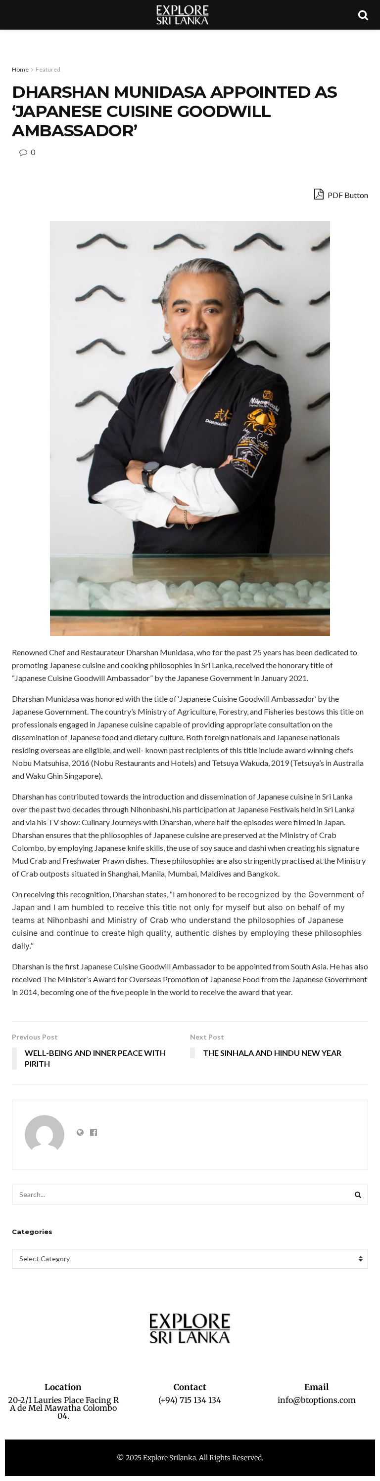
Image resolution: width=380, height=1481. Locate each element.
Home (20, 69)
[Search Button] (358, 1194)
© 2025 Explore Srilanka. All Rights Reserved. (190, 1457)
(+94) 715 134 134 (189, 1400)
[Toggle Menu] (13, 39)
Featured (48, 69)
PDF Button (347, 195)
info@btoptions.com (317, 1400)
